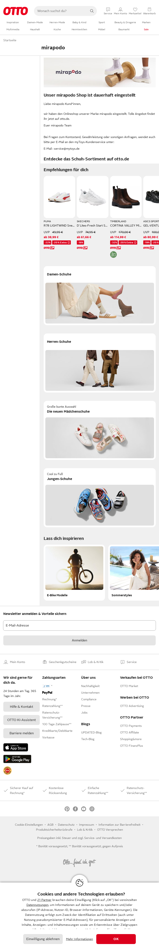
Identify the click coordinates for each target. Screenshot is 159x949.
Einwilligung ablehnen (43, 939)
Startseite (9, 40)
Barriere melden (22, 733)
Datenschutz (66, 824)
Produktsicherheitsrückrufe (54, 829)
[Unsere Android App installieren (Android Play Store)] (17, 759)
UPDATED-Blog (91, 732)
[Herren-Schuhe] (100, 363)
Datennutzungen (37, 905)
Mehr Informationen (79, 939)
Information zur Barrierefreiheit (119, 824)
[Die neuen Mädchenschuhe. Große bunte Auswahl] (100, 430)
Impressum (86, 824)
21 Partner (44, 900)
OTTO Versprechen (110, 829)
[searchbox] (60, 11)
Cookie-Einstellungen (29, 824)
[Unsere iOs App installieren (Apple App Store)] (15, 747)
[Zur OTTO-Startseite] (15, 11)
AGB (50, 824)
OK (115, 939)
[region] (79, 915)
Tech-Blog (87, 739)
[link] (7, 770)
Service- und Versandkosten (103, 838)
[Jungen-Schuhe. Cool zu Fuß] (100, 497)
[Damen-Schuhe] (100, 295)
